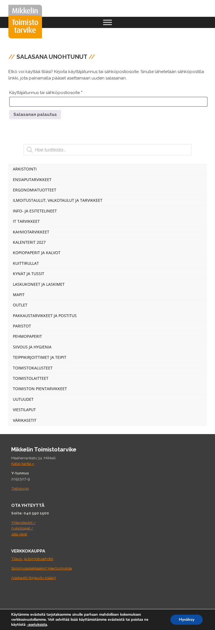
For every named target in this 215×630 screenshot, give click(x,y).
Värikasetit (24, 420)
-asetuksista (37, 624)
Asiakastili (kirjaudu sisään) (33, 577)
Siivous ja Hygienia (32, 347)
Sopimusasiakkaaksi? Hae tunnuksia (41, 568)
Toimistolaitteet (30, 378)
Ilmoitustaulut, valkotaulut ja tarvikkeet (57, 200)
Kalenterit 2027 (29, 242)
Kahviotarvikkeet (31, 232)
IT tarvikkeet (26, 221)
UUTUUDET (23, 399)
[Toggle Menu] (107, 22)
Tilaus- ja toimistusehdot (32, 558)
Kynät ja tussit (28, 273)
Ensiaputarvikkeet (32, 179)
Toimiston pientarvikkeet (40, 388)
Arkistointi (25, 169)
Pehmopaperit (27, 336)
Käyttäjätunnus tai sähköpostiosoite (55, 92)
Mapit (19, 294)
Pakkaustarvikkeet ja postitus (45, 315)
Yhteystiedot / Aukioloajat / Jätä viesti (23, 528)
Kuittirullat (26, 263)
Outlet (20, 305)
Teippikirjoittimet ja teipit (39, 357)
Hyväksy (186, 619)
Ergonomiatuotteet (34, 190)
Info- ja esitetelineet (35, 211)
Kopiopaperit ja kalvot (36, 252)
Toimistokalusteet (33, 368)
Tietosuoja (20, 488)
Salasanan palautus (35, 114)
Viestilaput (24, 409)
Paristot (22, 326)
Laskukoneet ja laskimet (39, 284)
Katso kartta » (22, 463)
